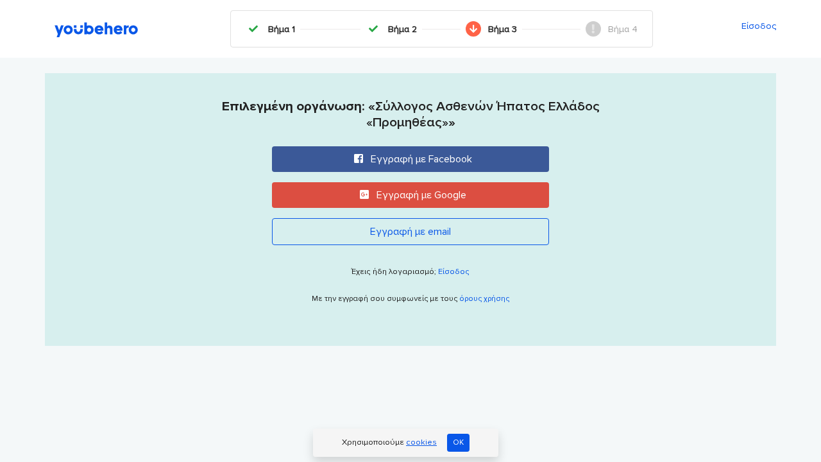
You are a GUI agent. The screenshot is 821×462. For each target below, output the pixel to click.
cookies (421, 442)
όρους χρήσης (484, 299)
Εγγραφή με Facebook (420, 159)
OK (458, 442)
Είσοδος (758, 26)
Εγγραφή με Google (420, 195)
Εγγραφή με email (410, 231)
